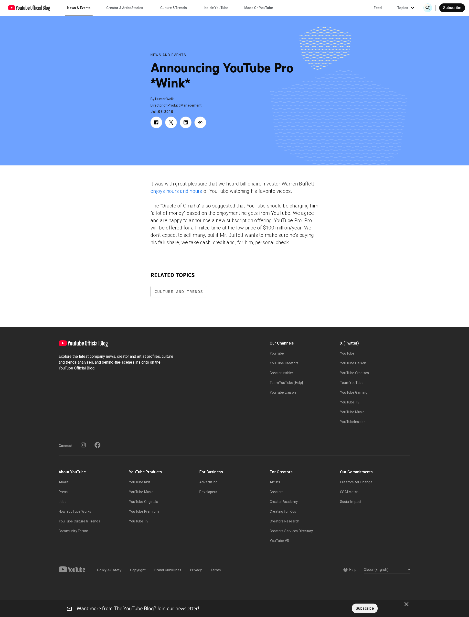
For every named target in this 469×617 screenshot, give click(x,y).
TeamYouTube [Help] (286, 383)
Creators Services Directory (291, 531)
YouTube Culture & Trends (79, 521)
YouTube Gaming (353, 392)
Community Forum (73, 531)
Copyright (138, 570)
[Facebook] (97, 445)
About (63, 482)
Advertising (208, 482)
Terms (216, 570)
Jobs (62, 502)
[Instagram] (83, 445)
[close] (406, 604)
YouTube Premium (144, 511)
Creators (277, 492)
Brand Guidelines (167, 570)
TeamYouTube (351, 383)
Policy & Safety (109, 570)
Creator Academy (284, 502)
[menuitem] (378, 8)
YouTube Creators (284, 363)
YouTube (277, 353)
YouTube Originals (143, 502)
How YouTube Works (75, 511)
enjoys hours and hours (176, 191)
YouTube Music (352, 412)
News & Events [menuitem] (79, 8)
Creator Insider (281, 373)
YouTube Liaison (283, 392)
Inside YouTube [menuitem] (216, 8)
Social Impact (351, 502)
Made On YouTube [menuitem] (258, 8)
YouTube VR (279, 541)
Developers (208, 492)
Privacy (196, 570)
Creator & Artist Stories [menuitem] (124, 8)
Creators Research (284, 521)
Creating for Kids (283, 511)
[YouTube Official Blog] (29, 7)
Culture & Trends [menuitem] (173, 8)
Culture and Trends (179, 291)
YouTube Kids (139, 482)
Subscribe (452, 7)
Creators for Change (356, 482)
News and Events (168, 55)
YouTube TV (350, 402)
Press (63, 492)
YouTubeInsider (352, 422)
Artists (275, 482)
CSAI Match (349, 492)
